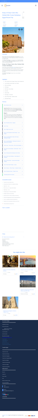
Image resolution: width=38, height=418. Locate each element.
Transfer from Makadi (5, 360)
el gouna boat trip (4, 341)
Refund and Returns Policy (6, 380)
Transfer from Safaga (5, 364)
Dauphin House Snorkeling (8, 328)
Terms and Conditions (5, 382)
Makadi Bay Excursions (5, 329)
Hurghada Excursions (5, 324)
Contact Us (4, 374)
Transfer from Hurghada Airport (6, 358)
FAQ (3, 378)
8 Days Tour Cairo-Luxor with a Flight (27, 269)
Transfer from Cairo (5, 351)
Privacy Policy (4, 376)
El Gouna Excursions (5, 326)
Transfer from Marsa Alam (6, 362)
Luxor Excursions (4, 331)
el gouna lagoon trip (5, 340)
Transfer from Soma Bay (6, 366)
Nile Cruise (13, 67)
